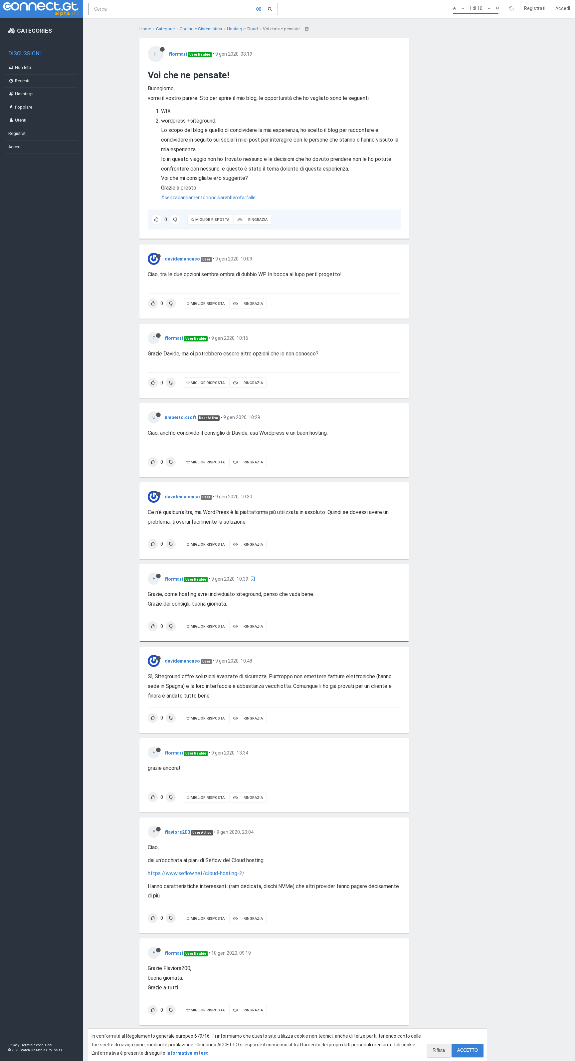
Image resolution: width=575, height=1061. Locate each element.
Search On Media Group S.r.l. (41, 1050)
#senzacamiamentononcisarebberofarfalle (208, 198)
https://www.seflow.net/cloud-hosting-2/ (196, 873)
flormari (178, 54)
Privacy (13, 1045)
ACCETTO (467, 1050)
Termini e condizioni (37, 1045)
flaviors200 (177, 832)
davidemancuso (182, 259)
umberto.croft (181, 417)
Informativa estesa (187, 1053)
